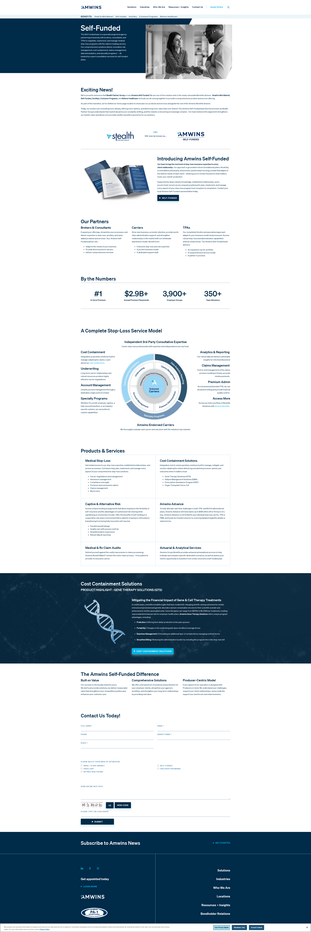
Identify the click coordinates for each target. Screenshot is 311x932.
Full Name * (86, 726)
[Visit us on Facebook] (92, 868)
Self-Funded (169, 198)
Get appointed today (95, 879)
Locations (223, 896)
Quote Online (216, 7)
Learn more (90, 886)
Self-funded (121, 16)
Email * (160, 726)
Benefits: (86, 16)
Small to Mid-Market (104, 16)
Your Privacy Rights (221, 927)
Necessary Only (239, 927)
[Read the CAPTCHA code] (110, 805)
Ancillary (133, 16)
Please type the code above (95, 811)
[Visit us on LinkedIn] (85, 868)
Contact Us (197, 7)
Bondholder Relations (215, 914)
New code (123, 805)
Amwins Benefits (222, 406)
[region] (155, 927)
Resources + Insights (179, 7)
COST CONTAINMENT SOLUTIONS (154, 651)
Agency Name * (164, 734)
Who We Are (159, 7)
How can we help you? (92, 786)
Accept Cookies (256, 927)
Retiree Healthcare (168, 16)
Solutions (131, 7)
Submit (98, 821)
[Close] (307, 927)
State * (84, 743)
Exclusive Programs (148, 16)
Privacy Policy (45, 929)
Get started (222, 842)
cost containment (96, 363)
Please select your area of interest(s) (100, 762)
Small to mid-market (94, 766)
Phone (84, 734)
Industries (144, 7)
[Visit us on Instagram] (101, 868)
